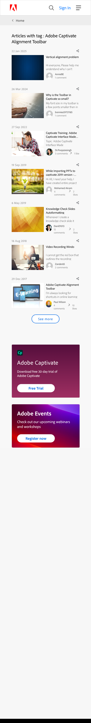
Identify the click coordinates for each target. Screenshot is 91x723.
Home (20, 20)
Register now (36, 438)
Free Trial (36, 388)
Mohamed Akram (63, 188)
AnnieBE (59, 74)
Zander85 (60, 264)
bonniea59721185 (63, 112)
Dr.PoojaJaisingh (63, 150)
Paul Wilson (60, 301)
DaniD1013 (59, 226)
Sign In (65, 7)
